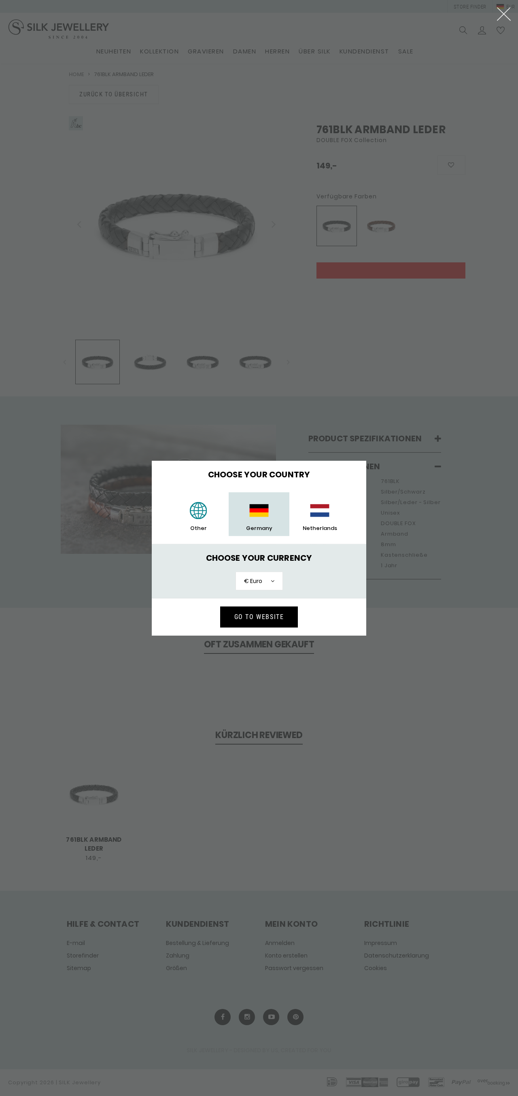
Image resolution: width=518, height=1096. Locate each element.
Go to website (259, 617)
